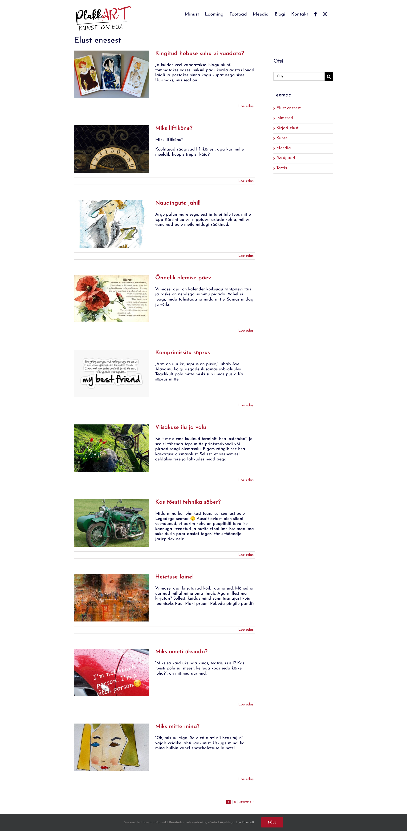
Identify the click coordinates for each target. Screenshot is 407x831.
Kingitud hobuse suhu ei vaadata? (199, 53)
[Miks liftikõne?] (111, 149)
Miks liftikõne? (173, 128)
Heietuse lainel (174, 577)
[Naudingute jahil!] (111, 224)
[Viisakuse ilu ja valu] (111, 448)
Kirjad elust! (287, 128)
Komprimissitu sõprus (182, 353)
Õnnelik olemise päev (183, 278)
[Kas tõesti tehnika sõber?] (111, 523)
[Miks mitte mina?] (111, 747)
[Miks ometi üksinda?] (111, 672)
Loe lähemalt (245, 822)
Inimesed (284, 118)
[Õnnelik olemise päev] (111, 298)
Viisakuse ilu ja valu (180, 427)
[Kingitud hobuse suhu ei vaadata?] (111, 74)
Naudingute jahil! (177, 203)
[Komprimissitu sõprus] (111, 373)
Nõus (272, 822)
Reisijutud (285, 158)
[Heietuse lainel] (111, 597)
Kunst (281, 138)
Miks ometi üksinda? (181, 652)
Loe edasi (246, 106)
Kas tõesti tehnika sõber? (188, 502)
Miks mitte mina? (177, 726)
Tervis (281, 168)
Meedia (283, 148)
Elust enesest (288, 108)
